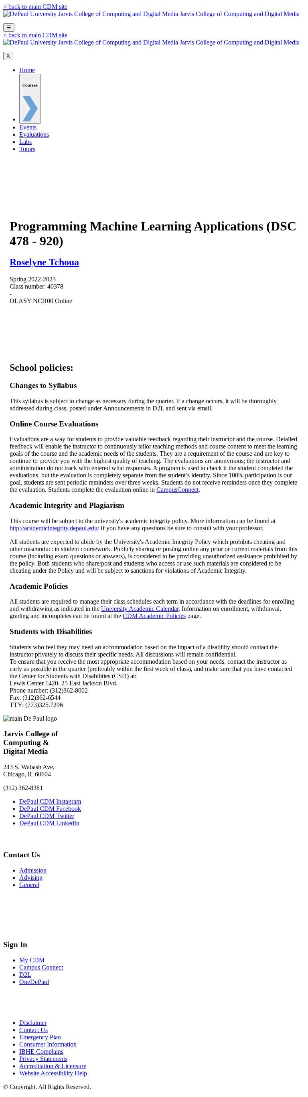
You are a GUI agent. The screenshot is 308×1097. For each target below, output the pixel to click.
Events (27, 127)
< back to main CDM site (35, 6)
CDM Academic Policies (154, 615)
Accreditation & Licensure (52, 1066)
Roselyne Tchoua (44, 262)
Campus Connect (41, 967)
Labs (25, 141)
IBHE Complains (41, 1051)
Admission (33, 870)
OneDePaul (34, 981)
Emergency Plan (40, 1037)
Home (27, 70)
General (29, 884)
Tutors (27, 148)
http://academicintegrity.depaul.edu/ (54, 528)
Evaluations (34, 134)
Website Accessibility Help (53, 1073)
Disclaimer (33, 1022)
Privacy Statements (43, 1058)
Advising (31, 877)
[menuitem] (30, 99)
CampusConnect (177, 489)
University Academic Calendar (139, 608)
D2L (25, 974)
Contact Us (33, 1029)
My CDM (32, 960)
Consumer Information (48, 1044)
